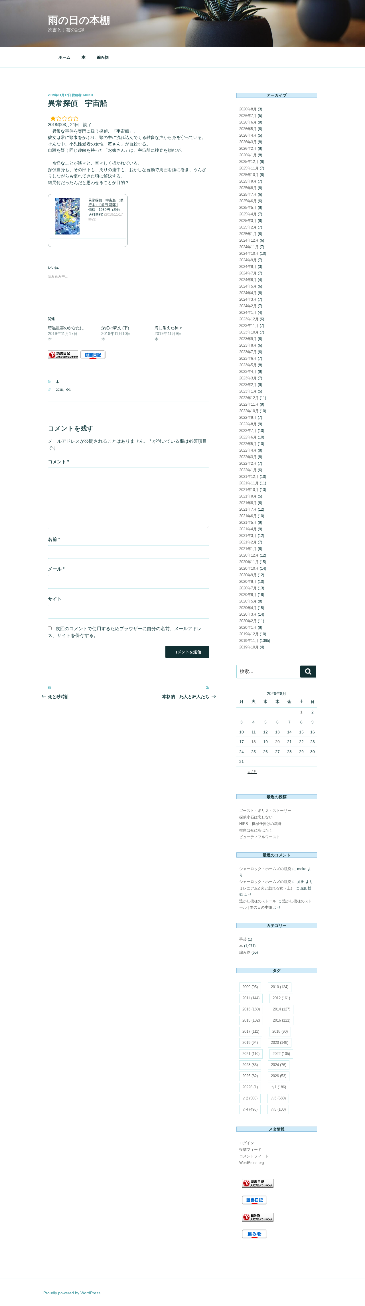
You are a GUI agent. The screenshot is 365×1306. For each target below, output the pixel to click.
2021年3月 (248, 535)
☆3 (278, 1098)
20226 (250, 1087)
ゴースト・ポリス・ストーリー (265, 810)
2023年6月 (248, 358)
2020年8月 (248, 581)
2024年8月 (248, 266)
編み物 (103, 57)
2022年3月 (248, 457)
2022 (281, 1054)
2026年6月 (248, 122)
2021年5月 (248, 522)
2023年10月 (249, 332)
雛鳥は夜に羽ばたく (256, 830)
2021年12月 (249, 476)
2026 (278, 1076)
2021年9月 (248, 496)
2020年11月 (249, 562)
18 (253, 741)
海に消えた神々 (168, 328)
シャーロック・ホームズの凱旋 (265, 869)
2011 (250, 998)
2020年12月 (249, 555)
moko (88, 95)
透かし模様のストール (257, 901)
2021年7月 (248, 509)
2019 (250, 1042)
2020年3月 (248, 614)
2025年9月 (248, 181)
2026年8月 (248, 109)
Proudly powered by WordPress (71, 1293)
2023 (250, 1065)
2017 (250, 1031)
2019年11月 (249, 640)
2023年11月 (249, 326)
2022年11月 (249, 404)
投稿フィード (250, 1149)
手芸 (243, 939)
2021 (250, 1054)
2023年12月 (249, 319)
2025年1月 (248, 234)
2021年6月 (248, 516)
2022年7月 (248, 430)
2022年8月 (248, 424)
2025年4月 (248, 214)
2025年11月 (249, 168)
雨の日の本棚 (79, 20)
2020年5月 (248, 601)
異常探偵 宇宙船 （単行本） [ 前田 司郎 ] (105, 202)
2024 (278, 1065)
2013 (251, 1009)
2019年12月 (249, 634)
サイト (55, 599)
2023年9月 (248, 339)
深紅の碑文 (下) (115, 328)
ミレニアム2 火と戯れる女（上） (266, 888)
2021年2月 (248, 542)
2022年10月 (249, 411)
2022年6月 (248, 437)
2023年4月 (248, 371)
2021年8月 (248, 503)
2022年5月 (248, 444)
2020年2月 (248, 621)
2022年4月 (248, 450)
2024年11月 (249, 247)
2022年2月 (248, 463)
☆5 (278, 1109)
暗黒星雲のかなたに (66, 328)
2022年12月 (249, 398)
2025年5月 (248, 207)
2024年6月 (248, 280)
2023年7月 (248, 352)
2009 (250, 987)
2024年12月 (249, 240)
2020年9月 (248, 575)
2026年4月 (248, 135)
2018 (59, 389)
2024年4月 (248, 293)
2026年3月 (248, 142)
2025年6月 (248, 201)
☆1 (68, 389)
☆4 (249, 1109)
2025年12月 (249, 161)
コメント (58, 461)
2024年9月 (248, 260)
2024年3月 (248, 299)
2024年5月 (248, 286)
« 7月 (252, 771)
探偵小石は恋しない (256, 817)
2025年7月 (248, 194)
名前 (54, 539)
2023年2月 (248, 385)
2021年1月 (248, 549)
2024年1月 (248, 312)
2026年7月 (248, 116)
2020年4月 (248, 608)
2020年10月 (249, 568)
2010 (279, 987)
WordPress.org (251, 1163)
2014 (281, 1009)
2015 (251, 1020)
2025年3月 (248, 221)
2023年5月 (248, 365)
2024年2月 (248, 306)
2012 (281, 998)
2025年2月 (248, 227)
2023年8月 (248, 345)
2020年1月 (248, 627)
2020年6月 (248, 595)
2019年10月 (249, 647)
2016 (281, 1020)
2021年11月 (249, 483)
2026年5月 (248, 129)
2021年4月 (248, 529)
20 (277, 741)
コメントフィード (254, 1156)
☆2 (249, 1098)
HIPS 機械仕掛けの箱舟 (260, 824)
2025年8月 (248, 188)
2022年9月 (248, 417)
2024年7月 (248, 273)
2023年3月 (248, 378)
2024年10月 (249, 253)
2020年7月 (248, 588)
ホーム (64, 57)
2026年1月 (248, 155)
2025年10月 (249, 175)
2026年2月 (248, 148)
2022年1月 (248, 470)
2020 (279, 1042)
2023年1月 (248, 391)
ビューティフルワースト (259, 837)
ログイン (246, 1143)
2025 (250, 1076)
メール (56, 569)
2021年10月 (249, 490)
